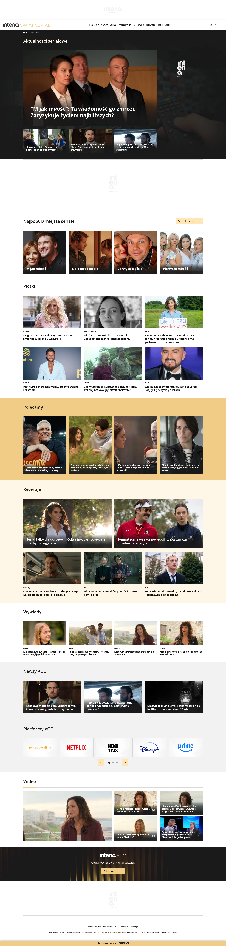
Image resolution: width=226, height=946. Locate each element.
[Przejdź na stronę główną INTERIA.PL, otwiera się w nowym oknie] (11, 25)
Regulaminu (85, 932)
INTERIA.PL (141, 932)
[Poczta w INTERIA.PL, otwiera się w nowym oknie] (216, 25)
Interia (25, 32)
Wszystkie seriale (186, 221)
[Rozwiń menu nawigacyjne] (221, 25)
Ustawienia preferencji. (118, 932)
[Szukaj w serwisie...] (210, 25)
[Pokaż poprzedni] (101, 762)
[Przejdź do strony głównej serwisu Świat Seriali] (35, 25)
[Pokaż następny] (125, 762)
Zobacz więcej (110, 871)
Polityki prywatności (101, 932)
